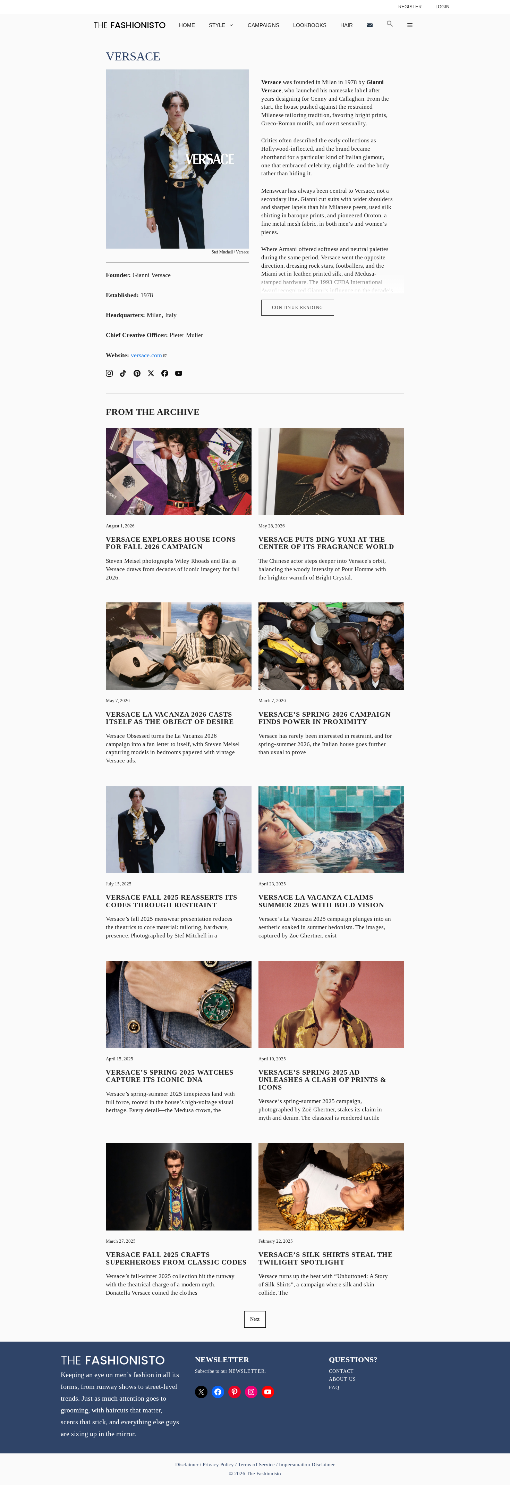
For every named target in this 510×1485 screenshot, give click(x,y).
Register (410, 6)
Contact (341, 1371)
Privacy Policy (218, 1464)
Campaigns (263, 25)
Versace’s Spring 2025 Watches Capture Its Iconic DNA (169, 1076)
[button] (390, 25)
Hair (346, 25)
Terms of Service (256, 1464)
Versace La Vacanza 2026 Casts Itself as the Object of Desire (170, 718)
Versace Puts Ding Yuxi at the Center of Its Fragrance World (326, 543)
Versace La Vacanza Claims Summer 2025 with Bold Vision (321, 901)
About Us (342, 1379)
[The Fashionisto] (130, 25)
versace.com (146, 355)
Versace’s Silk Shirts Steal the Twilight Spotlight (325, 1258)
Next (255, 1319)
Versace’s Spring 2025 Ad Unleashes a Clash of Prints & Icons (322, 1079)
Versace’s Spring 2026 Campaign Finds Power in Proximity (324, 718)
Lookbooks (309, 25)
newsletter (247, 1371)
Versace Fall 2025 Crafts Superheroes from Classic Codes (176, 1258)
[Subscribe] (370, 25)
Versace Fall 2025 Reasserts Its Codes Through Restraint (171, 901)
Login (442, 6)
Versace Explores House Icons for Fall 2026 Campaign (171, 543)
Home (187, 25)
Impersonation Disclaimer (307, 1464)
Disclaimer (187, 1464)
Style (217, 25)
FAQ (334, 1387)
